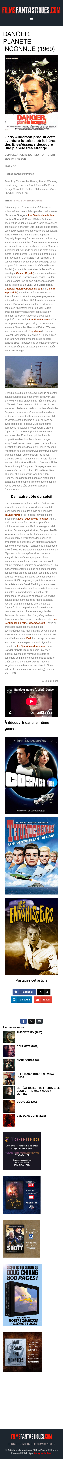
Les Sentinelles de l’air (41, 215)
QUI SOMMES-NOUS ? (43, 1444)
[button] (24, 992)
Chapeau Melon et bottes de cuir (23, 288)
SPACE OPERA (22, 200)
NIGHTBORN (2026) (28, 1060)
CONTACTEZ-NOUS (18, 1444)
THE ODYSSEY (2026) (29, 1032)
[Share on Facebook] (23, 1021)
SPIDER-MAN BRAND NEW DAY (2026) (35, 1075)
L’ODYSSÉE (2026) (27, 1102)
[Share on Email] (39, 1021)
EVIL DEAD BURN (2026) (31, 1115)
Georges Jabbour (43, 1453)
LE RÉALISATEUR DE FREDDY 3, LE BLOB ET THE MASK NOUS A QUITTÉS (38, 1090)
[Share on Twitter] (31, 1021)
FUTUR (37, 200)
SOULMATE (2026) (27, 1046)
